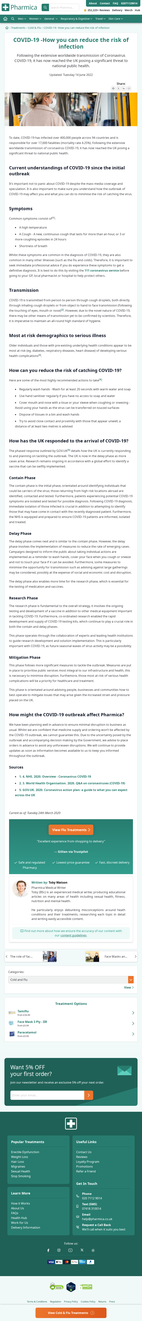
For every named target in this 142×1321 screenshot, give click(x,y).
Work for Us (19, 1223)
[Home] (7, 27)
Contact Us (84, 1152)
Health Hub (19, 1218)
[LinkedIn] (123, 88)
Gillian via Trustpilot (73, 852)
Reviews (81, 1157)
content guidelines (73, 935)
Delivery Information (25, 1227)
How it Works (20, 1203)
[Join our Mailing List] (88, 1095)
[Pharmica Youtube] (70, 1250)
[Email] (129, 88)
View (128, 987)
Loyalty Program (87, 1162)
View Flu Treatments (69, 830)
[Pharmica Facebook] (48, 1250)
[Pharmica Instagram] (58, 1250)
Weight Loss (19, 1157)
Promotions (84, 1166)
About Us (17, 1208)
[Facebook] (113, 88)
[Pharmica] (71, 1124)
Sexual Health (20, 1171)
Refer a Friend (86, 1171)
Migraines (18, 1166)
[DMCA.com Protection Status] (85, 1287)
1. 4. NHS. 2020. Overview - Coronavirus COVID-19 (55, 776)
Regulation (55, 1301)
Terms (37, 1301)
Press (112, 1301)
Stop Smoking (21, 1176)
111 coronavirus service (101, 270)
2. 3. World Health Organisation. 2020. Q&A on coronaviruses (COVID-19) (72, 783)
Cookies (88, 1301)
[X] (118, 88)
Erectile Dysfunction (25, 1152)
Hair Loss (17, 1162)
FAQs (14, 1213)
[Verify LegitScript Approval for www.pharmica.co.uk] (71, 1287)
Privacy (71, 1301)
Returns (102, 1301)
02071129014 (129, 3)
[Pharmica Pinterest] (93, 1250)
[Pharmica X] (82, 1250)
